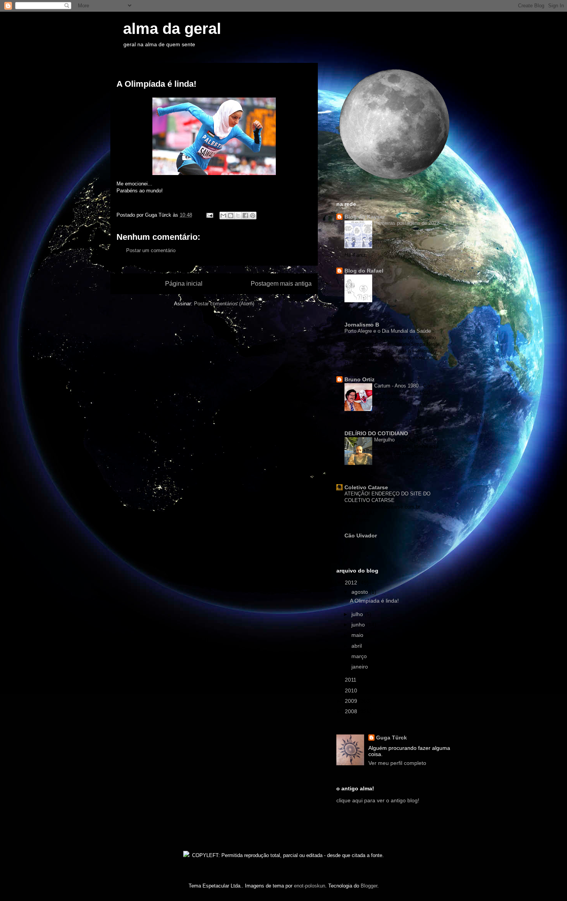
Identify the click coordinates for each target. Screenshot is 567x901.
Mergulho (385, 440)
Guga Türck (391, 737)
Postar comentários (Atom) (224, 304)
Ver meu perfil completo (397, 763)
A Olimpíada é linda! (374, 601)
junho (358, 624)
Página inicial (183, 283)
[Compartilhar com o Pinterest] (252, 215)
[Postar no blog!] (231, 215)
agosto (360, 592)
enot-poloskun (309, 886)
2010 (352, 690)
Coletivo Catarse (366, 487)
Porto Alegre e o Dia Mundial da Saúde (388, 331)
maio (358, 635)
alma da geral (165, 28)
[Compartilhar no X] (238, 215)
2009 (352, 701)
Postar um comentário (151, 250)
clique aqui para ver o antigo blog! (377, 800)
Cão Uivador (360, 535)
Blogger (369, 886)
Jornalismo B (361, 325)
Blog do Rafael (363, 271)
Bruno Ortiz (359, 379)
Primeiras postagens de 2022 (406, 223)
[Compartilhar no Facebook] (245, 215)
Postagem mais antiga (281, 283)
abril (357, 646)
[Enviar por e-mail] (223, 215)
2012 (352, 582)
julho (357, 614)
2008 (352, 711)
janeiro (360, 667)
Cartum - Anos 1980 (397, 386)
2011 (351, 680)
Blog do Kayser (364, 217)
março (359, 656)
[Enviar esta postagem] (209, 215)
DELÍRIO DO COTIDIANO (376, 433)
